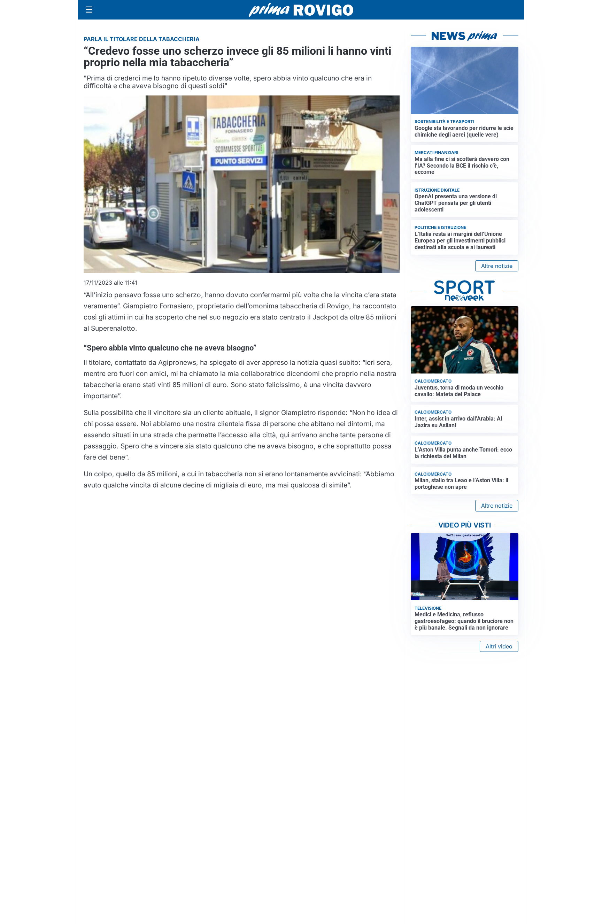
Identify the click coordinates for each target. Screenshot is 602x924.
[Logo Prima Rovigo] (301, 10)
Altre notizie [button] (496, 265)
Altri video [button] (499, 646)
